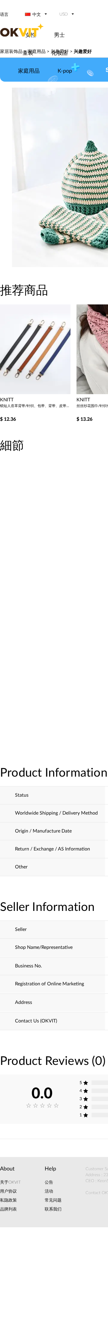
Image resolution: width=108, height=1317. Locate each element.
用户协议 (8, 1191)
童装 (27, 53)
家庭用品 (29, 71)
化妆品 (59, 53)
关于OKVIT (10, 1182)
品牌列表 (8, 1209)
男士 (59, 35)
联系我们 (53, 1209)
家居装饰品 (11, 51)
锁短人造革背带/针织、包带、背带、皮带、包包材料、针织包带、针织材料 (36, 406)
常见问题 (53, 1200)
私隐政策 (8, 1200)
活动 (49, 1191)
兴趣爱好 (83, 51)
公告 (49, 1182)
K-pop (65, 71)
